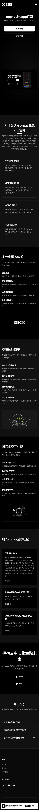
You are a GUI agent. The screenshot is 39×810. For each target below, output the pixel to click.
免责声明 (5, 768)
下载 (33, 806)
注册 (27, 806)
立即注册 (19, 29)
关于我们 (5, 764)
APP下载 (5, 772)
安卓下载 (19, 36)
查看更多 (8, 581)
